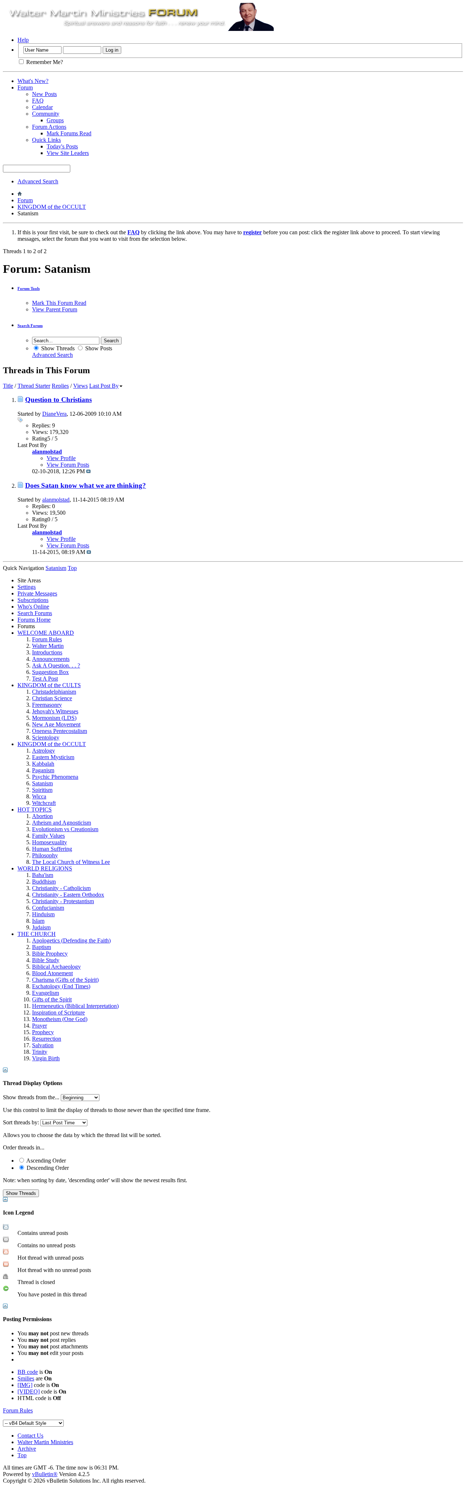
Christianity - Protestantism (63, 901)
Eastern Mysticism (53, 757)
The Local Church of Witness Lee (71, 862)
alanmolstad (56, 500)
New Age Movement (56, 724)
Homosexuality (49, 842)
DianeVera (54, 414)
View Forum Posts (68, 465)
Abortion (42, 816)
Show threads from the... (31, 1097)
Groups (55, 120)
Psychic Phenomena (55, 777)
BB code (27, 1372)
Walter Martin (48, 646)
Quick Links (46, 140)
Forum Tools (28, 288)
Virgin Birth (46, 1058)
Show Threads (57, 348)
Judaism (41, 927)
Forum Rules (47, 639)
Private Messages (37, 593)
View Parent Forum (54, 309)
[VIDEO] (28, 1391)
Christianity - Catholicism (61, 888)
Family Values (48, 836)
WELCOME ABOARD (45, 633)
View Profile (61, 458)
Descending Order (47, 1168)
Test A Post (45, 678)
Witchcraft (44, 803)
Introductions (47, 652)
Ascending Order (45, 1160)
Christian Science (52, 698)
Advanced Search (37, 181)
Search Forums (34, 613)
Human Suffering (52, 849)
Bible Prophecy (50, 953)
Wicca (39, 796)
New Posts (44, 94)
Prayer (39, 1025)
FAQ (38, 100)
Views (80, 386)
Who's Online (33, 606)
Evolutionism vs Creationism (65, 829)
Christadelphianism (54, 692)
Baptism (41, 947)
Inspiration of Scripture (58, 1012)
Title (8, 386)
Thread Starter (33, 386)
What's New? (32, 81)
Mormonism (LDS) (54, 718)
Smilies (25, 1378)
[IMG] (24, 1385)
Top (72, 568)
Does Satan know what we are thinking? (85, 485)
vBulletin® (45, 1474)
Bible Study (45, 960)
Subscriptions (32, 600)
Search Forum (30, 325)
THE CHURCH (36, 934)
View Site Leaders (68, 153)
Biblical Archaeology (56, 967)
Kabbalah (43, 764)
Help (23, 40)
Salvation (43, 1045)
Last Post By (104, 386)
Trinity (39, 1052)
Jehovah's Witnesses (55, 711)
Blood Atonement (52, 973)
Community (45, 114)
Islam (38, 921)
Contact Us (30, 1435)
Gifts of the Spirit (52, 999)
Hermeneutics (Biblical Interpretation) (75, 1006)
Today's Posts (62, 146)
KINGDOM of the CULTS (49, 685)
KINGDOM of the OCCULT (51, 207)
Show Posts (98, 348)
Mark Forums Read (69, 133)
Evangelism (45, 993)
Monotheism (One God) (59, 1019)
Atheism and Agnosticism (61, 823)
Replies (60, 386)
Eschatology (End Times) (61, 986)
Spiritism (42, 790)
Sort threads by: (21, 1122)
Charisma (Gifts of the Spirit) (65, 980)
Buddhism (44, 881)
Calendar (42, 107)
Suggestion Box (50, 672)
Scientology (45, 737)
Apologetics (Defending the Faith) (71, 940)
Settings (26, 587)
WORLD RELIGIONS (44, 868)
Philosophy (45, 855)
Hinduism (43, 914)
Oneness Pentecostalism (59, 731)
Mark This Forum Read (59, 303)
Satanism (42, 783)
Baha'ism (42, 875)
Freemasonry (47, 705)
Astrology (43, 751)
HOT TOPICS (34, 809)
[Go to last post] (88, 471)
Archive (26, 1449)
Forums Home (34, 620)
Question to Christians (58, 399)
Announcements (51, 659)
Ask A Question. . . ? (56, 665)
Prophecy (43, 1032)
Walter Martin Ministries (45, 1442)
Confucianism (48, 908)
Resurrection (46, 1039)
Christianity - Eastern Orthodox (68, 895)
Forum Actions (49, 127)
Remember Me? (44, 62)
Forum (25, 87)
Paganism (43, 770)
